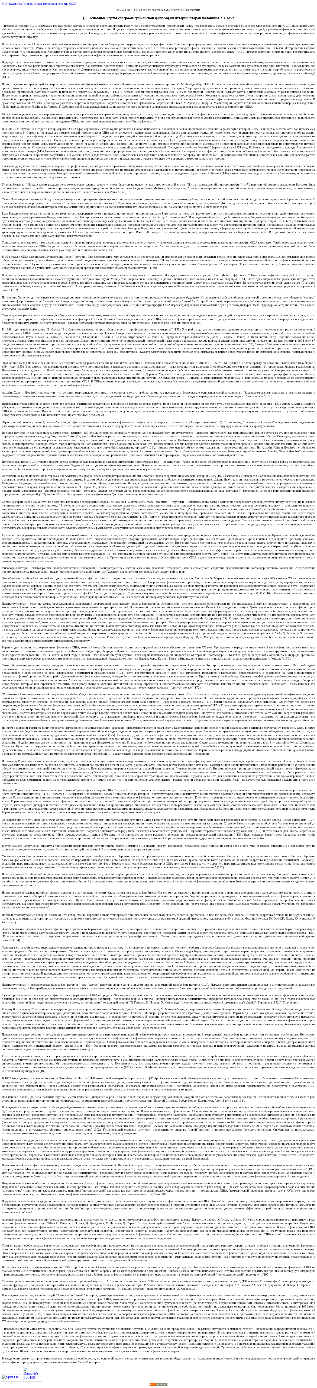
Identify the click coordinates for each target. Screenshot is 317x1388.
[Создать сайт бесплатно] (158, 1385)
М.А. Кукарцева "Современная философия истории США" (40, 3)
